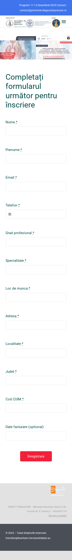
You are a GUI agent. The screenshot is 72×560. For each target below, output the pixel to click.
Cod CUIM (15, 399)
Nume (11, 122)
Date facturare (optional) (25, 427)
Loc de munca (18, 288)
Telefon (13, 205)
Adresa (12, 316)
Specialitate (16, 260)
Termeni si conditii (57, 515)
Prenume (14, 150)
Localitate (14, 344)
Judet (11, 371)
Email (11, 177)
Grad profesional (20, 233)
